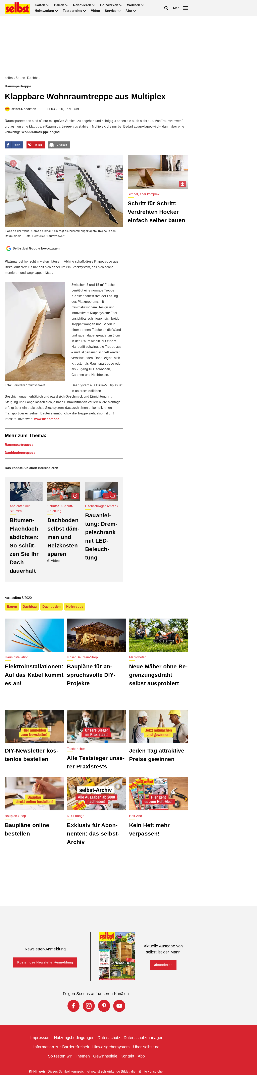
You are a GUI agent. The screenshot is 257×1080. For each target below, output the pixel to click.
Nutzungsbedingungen (74, 1037)
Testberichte (72, 10)
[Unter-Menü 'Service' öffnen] (119, 11)
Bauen (59, 5)
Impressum (40, 1037)
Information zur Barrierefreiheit (61, 1047)
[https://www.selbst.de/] (17, 8)
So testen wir (60, 1056)
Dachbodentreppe (19, 452)
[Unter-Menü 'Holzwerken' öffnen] (120, 5)
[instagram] (89, 1006)
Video (95, 10)
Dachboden (51, 606)
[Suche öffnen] (166, 8)
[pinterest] (104, 1006)
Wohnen (133, 5)
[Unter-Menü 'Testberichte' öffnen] (84, 11)
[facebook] (73, 1006)
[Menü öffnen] (185, 8)
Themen (82, 1056)
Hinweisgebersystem (111, 1047)
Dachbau (33, 78)
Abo (128, 10)
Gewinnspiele (105, 1056)
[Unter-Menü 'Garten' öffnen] (47, 5)
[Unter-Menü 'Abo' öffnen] (134, 11)
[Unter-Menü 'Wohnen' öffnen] (142, 5)
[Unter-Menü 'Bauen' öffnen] (66, 5)
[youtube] (119, 1006)
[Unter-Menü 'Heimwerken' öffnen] (56, 11)
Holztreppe (74, 606)
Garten (40, 5)
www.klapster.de (46, 419)
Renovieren (82, 5)
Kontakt (127, 1056)
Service (110, 10)
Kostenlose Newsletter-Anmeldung (45, 962)
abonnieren (163, 964)
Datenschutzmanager (143, 1037)
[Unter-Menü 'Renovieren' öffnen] (93, 5)
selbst (9, 78)
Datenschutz (109, 1037)
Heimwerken (44, 10)
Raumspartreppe (18, 444)
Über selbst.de (146, 1047)
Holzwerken (109, 5)
